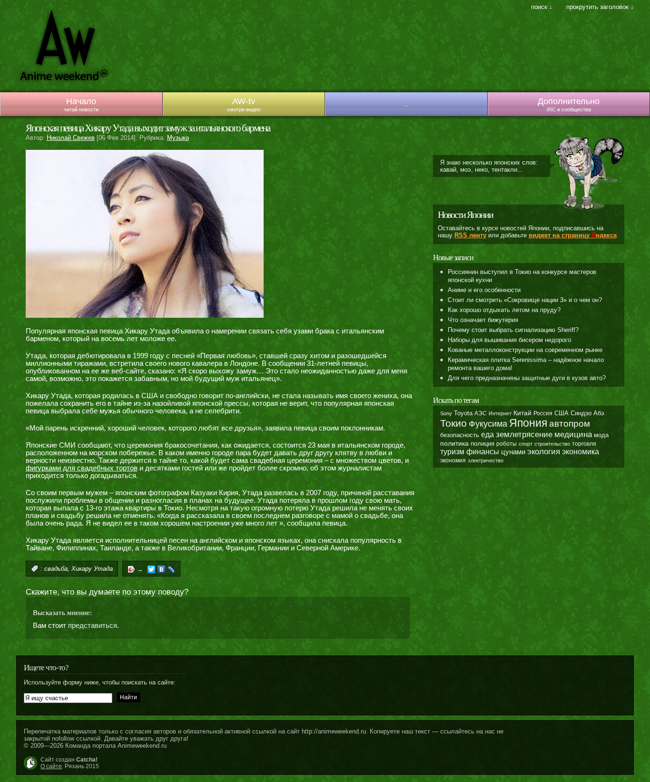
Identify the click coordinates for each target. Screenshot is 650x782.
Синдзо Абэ (587, 413)
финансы (482, 452)
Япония (528, 423)
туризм (452, 452)
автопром (569, 424)
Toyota (463, 413)
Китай (522, 413)
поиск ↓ (541, 6)
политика (454, 443)
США (561, 413)
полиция (482, 443)
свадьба (56, 568)
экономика (580, 452)
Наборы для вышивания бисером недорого (509, 339)
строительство (552, 444)
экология (543, 451)
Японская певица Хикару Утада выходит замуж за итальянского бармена (148, 128)
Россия (542, 413)
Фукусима (488, 424)
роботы (506, 443)
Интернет (500, 413)
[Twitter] (152, 569)
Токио (453, 423)
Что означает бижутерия (483, 319)
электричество (485, 460)
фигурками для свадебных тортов (82, 468)
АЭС (480, 413)
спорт (525, 444)
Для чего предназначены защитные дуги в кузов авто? (527, 377)
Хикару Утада (92, 568)
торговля (584, 444)
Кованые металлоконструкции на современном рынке (525, 349)
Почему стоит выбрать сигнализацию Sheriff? (513, 329)
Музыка (178, 137)
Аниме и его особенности (484, 289)
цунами (513, 452)
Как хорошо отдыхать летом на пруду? (504, 309)
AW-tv (243, 101)
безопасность (459, 435)
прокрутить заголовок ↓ (600, 6)
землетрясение (524, 434)
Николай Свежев (71, 137)
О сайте (51, 766)
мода (601, 435)
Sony (446, 413)
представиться (92, 625)
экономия (453, 460)
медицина (573, 434)
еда (487, 434)
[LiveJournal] (172, 569)
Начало (81, 101)
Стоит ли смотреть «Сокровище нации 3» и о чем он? (525, 299)
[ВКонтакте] (162, 569)
